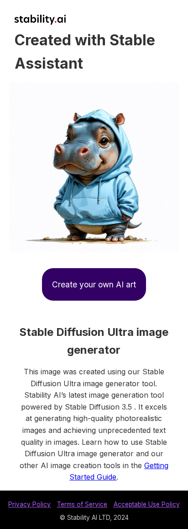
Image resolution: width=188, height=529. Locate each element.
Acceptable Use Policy (147, 504)
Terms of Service (82, 504)
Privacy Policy (29, 504)
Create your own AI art (94, 284)
